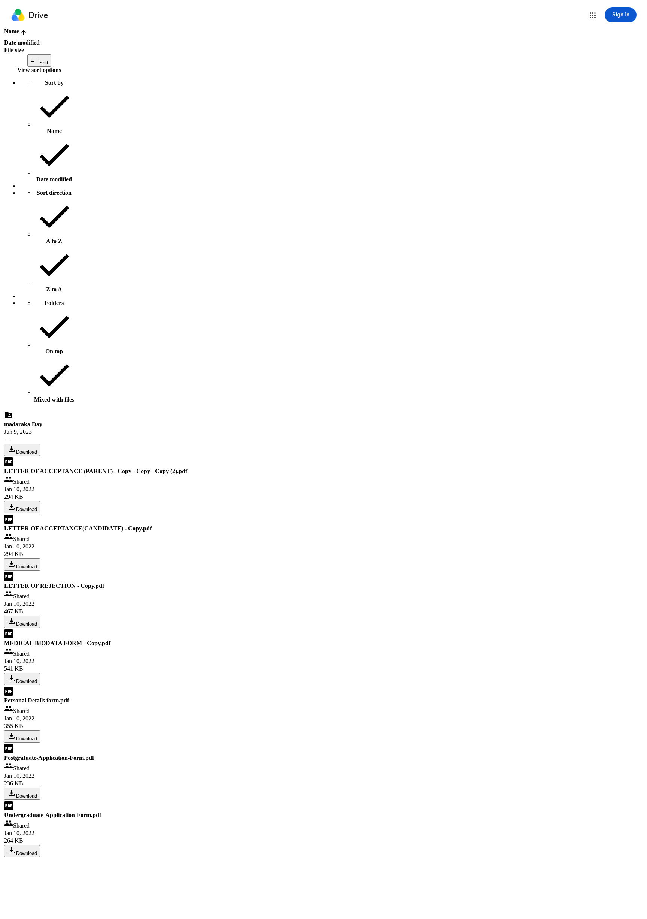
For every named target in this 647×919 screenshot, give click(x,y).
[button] (592, 15)
